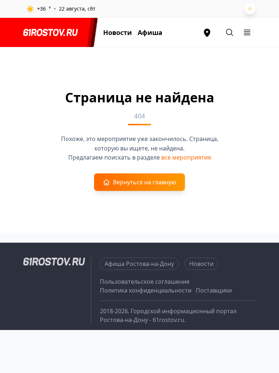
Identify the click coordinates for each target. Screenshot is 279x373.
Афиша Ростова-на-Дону (139, 264)
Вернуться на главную (144, 182)
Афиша (150, 32)
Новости (117, 32)
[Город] (207, 32)
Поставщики (214, 290)
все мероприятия (186, 157)
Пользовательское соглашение (145, 282)
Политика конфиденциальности (145, 290)
